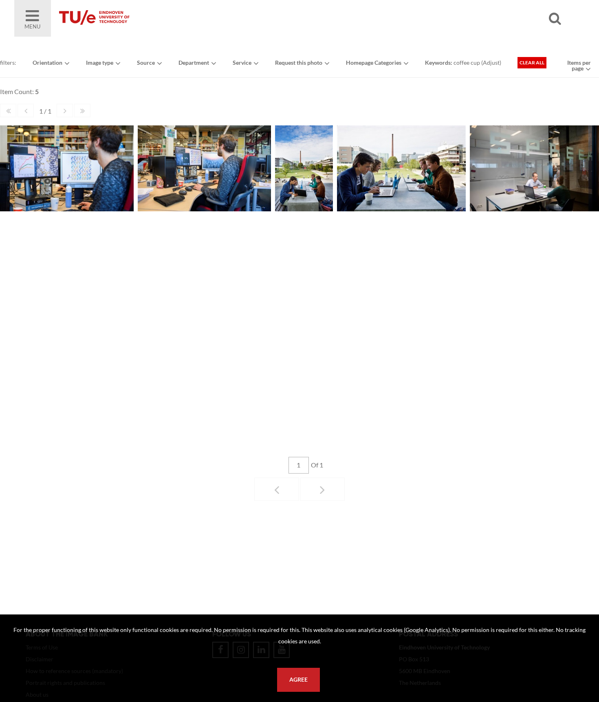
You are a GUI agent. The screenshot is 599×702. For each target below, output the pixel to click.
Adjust (491, 62)
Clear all (532, 62)
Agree (298, 679)
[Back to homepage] (153, 18)
